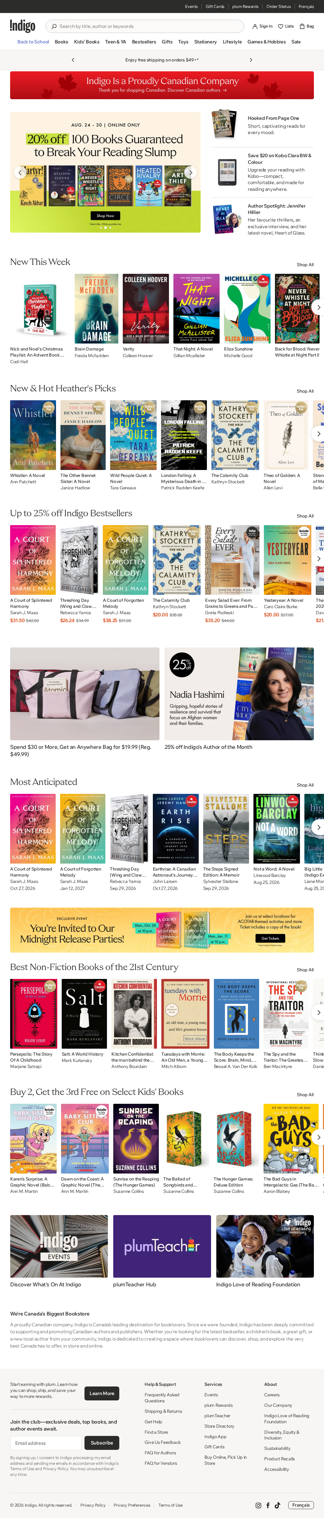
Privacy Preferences (132, 1505)
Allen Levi (273, 488)
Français (306, 6)
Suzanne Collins (128, 1191)
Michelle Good (238, 355)
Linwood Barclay (269, 875)
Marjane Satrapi (25, 1066)
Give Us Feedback (163, 1442)
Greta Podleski (219, 612)
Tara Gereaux (123, 488)
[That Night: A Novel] (196, 309)
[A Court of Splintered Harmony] (33, 560)
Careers (272, 1395)
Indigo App (215, 1436)
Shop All (305, 264)
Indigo (31, 1505)
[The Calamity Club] (235, 435)
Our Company (278, 1405)
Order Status (278, 6)
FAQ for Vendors (161, 1463)
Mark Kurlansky (77, 1060)
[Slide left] (20, 172)
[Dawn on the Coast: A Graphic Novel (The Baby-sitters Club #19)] (85, 1139)
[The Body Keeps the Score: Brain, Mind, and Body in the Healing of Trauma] (236, 1014)
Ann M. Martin (23, 1191)
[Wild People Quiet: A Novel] (133, 435)
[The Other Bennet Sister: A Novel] (83, 435)
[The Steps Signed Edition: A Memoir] (226, 829)
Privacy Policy (92, 1505)
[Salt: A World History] (84, 1014)
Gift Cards (215, 6)
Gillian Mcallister (189, 355)
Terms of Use (171, 1505)
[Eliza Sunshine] (247, 309)
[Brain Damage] (96, 309)
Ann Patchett (23, 482)
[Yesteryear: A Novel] (287, 560)
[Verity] (146, 309)
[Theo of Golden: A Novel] (286, 435)
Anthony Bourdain (129, 1066)
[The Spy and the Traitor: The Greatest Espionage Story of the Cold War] (286, 1014)
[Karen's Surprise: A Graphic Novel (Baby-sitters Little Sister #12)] (33, 1139)
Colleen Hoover (138, 355)
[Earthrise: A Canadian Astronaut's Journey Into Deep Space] (176, 829)
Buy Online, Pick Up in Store (225, 1460)
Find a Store (156, 1432)
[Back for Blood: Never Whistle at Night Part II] (297, 309)
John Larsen (165, 881)
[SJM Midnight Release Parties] (162, 930)
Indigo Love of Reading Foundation (286, 1419)
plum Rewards (245, 6)
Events (191, 6)
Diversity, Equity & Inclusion (281, 1435)
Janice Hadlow (75, 488)
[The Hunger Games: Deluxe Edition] (236, 1139)
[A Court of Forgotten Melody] (125, 560)
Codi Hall (19, 361)
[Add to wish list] (63, 337)
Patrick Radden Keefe (182, 488)
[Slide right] (190, 172)
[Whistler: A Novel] (33, 435)
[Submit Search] (54, 26)
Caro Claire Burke (280, 606)
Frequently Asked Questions (162, 1398)
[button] (33, 44)
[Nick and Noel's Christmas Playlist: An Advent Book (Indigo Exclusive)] (40, 309)
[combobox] (149, 26)
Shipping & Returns (163, 1411)
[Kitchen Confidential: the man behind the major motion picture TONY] (134, 1014)
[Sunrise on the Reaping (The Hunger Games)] (136, 1139)
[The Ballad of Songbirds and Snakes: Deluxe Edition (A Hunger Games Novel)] (186, 1139)
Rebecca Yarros (75, 612)
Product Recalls (279, 1459)
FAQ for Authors (160, 1453)
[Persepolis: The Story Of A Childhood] (33, 1014)
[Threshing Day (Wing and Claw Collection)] (79, 560)
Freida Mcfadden (92, 355)
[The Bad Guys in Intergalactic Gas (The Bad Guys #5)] (291, 1139)
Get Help (153, 1422)
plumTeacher (217, 1415)
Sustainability (277, 1448)
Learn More (102, 1393)
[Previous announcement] (73, 60)
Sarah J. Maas (24, 612)
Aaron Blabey (277, 1191)
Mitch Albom (174, 1066)
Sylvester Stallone (220, 881)
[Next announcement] (251, 60)
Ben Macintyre (278, 1066)
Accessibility (276, 1469)
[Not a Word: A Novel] (276, 829)
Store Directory (219, 1426)
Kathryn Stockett (228, 482)
